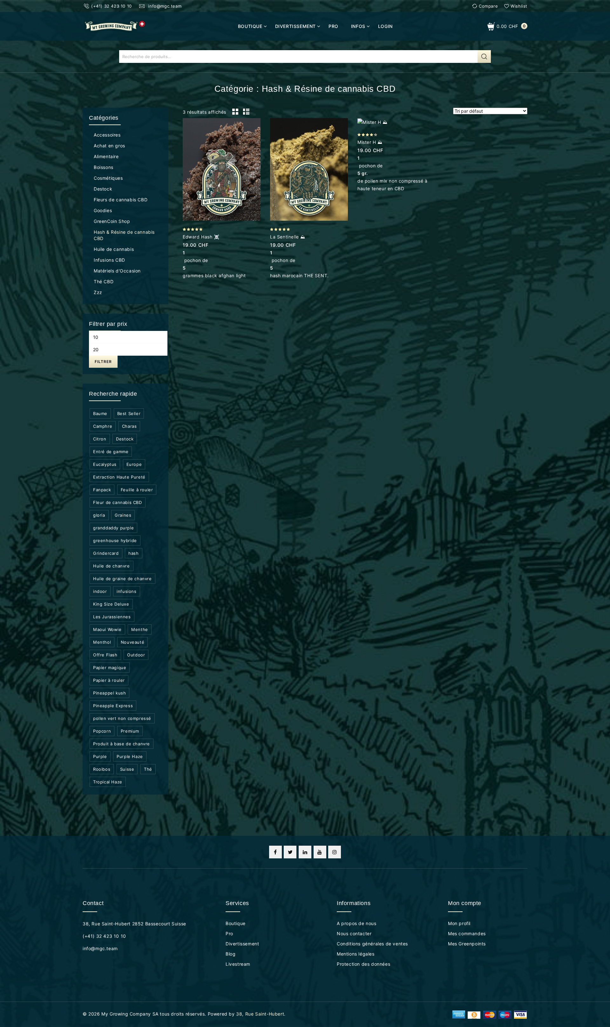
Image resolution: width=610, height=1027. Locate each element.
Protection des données (363, 964)
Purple (100, 756)
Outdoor (136, 654)
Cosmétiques (108, 178)
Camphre (102, 426)
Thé (148, 769)
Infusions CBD (109, 260)
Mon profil (459, 923)
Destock (103, 188)
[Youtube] (320, 852)
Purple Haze (130, 756)
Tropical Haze (107, 781)
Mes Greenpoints (467, 943)
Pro (333, 26)
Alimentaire (106, 156)
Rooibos (101, 769)
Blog (230, 954)
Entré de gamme (110, 451)
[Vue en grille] (235, 112)
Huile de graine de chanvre (122, 578)
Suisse (127, 769)
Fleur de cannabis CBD (117, 502)
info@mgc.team (164, 6)
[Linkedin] (305, 852)
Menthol (102, 642)
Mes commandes (467, 933)
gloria (99, 515)
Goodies (103, 210)
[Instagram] (334, 852)
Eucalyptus (105, 464)
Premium (130, 731)
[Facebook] (275, 852)
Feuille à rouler (137, 489)
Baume (100, 413)
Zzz (98, 292)
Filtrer (103, 361)
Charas (129, 426)
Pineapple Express (113, 705)
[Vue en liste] (246, 112)
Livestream (238, 964)
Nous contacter (354, 933)
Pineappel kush (109, 692)
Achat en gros (109, 145)
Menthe (139, 629)
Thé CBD (103, 281)
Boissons (103, 167)
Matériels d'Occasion (117, 270)
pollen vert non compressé (122, 718)
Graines (123, 515)
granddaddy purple (113, 527)
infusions (126, 591)
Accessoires (107, 135)
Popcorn (102, 731)
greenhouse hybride (115, 540)
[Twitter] (290, 852)
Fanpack (102, 489)
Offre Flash (105, 654)
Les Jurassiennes (112, 616)
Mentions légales (356, 954)
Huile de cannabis (114, 249)
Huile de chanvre (111, 565)
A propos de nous (356, 923)
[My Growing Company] (114, 26)
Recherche (484, 56)
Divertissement (295, 26)
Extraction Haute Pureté (119, 477)
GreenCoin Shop (112, 221)
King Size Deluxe (111, 604)
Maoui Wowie (107, 629)
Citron (99, 438)
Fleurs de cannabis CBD (120, 199)
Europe (134, 464)
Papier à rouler (109, 680)
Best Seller (129, 413)
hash (133, 553)
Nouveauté (132, 642)
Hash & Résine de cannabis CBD (124, 235)
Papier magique (109, 667)
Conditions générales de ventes (372, 943)
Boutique (250, 26)
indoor (100, 591)
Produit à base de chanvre (121, 743)
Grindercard (106, 553)
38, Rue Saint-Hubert (260, 1014)
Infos (358, 26)
